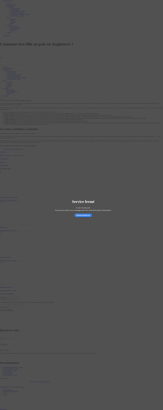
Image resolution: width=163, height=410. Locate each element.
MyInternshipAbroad (83, 215)
